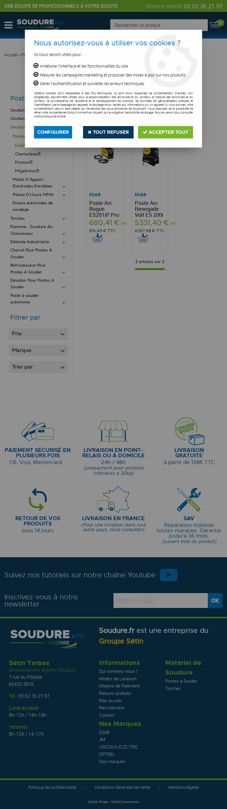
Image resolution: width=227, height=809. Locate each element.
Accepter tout (167, 132)
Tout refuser (110, 132)
